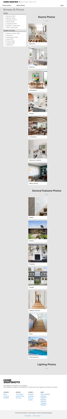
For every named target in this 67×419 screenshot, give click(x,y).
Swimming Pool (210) (12, 37)
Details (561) (9, 39)
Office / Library (33, 183)
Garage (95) (9, 45)
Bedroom (32, 67)
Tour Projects (19, 394)
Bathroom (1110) (10, 16)
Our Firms (18, 398)
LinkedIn (30, 399)
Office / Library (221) (12, 27)
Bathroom (32, 43)
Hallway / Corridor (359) (13, 33)
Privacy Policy (28, 415)
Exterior (31, 240)
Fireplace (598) (10, 43)
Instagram (31, 394)
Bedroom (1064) (10, 18)
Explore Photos (21, 5)
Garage (31, 287)
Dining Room (33, 90)
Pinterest (30, 398)
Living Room (33, 137)
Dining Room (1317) (11, 20)
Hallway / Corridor (34, 310)
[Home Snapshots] (10, 2)
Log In (62, 5)
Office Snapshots (45, 394)
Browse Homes (7, 5)
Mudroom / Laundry (35, 160)
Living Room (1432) (11, 23)
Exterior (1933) (10, 41)
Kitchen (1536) (10, 21)
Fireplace (32, 264)
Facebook (31, 396)
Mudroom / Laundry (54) (13, 25)
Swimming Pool (34, 357)
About (5, 394)
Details (31, 217)
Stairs (31, 334)
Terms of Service (37, 415)
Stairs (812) (9, 35)
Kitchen (31, 113)
